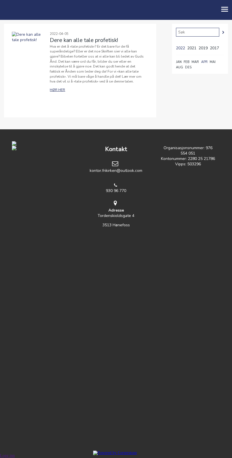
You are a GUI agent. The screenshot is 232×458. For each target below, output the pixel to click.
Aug (179, 67)
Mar (195, 62)
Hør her (57, 89)
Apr (204, 62)
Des (188, 67)
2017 (214, 48)
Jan (179, 62)
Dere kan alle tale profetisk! (84, 40)
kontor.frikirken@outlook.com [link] (116, 170)
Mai (213, 62)
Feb (187, 62)
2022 (180, 48)
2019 (203, 48)
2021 (191, 48)
